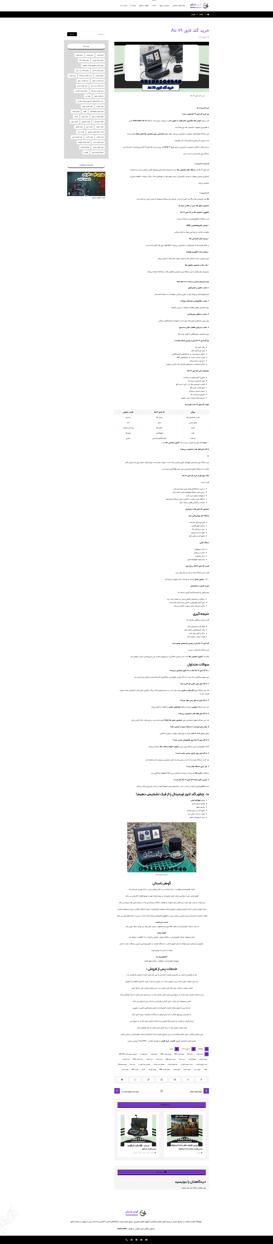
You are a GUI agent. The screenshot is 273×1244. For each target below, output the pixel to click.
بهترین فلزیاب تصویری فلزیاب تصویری (93, 65)
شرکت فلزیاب (99, 106)
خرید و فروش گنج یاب (187, 1064)
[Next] (119, 1105)
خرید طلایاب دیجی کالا (85, 76)
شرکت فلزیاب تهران (87, 106)
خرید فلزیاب (164, 1041)
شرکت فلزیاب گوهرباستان (96, 111)
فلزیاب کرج (89, 127)
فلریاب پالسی (145, 1153)
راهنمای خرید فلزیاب (159, 1064)
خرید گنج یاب (126, 1059)
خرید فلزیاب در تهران (97, 81)
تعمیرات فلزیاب (203, 1059)
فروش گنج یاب (152, 1069)
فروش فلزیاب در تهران (97, 117)
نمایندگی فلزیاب (85, 147)
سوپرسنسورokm (122, 1064)
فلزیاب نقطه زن (137, 1153)
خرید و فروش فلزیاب (201, 1064)
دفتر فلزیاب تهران (98, 96)
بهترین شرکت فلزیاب (97, 60)
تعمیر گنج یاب (143, 1054)
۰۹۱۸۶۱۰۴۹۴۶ (122, 1228)
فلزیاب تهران (74, 122)
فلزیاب (172, 1041)
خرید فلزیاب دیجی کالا (97, 91)
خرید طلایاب (159, 1059)
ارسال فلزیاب (89, 55)
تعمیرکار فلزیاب (192, 1059)
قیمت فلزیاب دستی (98, 142)
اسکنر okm (190, 1054)
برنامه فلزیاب (79, 55)
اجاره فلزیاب (199, 1054)
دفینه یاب (88, 96)
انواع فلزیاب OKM (179, 1054)
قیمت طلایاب (99, 137)
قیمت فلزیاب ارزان (77, 137)
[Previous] (123, 1105)
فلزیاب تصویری (86, 122)
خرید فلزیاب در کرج (83, 81)
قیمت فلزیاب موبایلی (83, 142)
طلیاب (84, 111)
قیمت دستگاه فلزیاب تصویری (95, 132)
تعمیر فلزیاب (154, 1054)
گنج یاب (86, 152)
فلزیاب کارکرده (99, 127)
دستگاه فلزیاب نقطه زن (81, 91)
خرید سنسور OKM (171, 1059)
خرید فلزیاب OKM (138, 1059)
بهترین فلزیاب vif (84, 60)
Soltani (200, 1049)
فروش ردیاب (197, 1069)
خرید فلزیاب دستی (82, 86)
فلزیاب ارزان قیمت (98, 122)
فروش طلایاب (186, 1069)
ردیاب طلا (132, 1064)
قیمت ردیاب (80, 132)
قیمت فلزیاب (89, 137)
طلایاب (205, 1069)
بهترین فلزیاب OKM (165, 1054)
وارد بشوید (185, 1188)
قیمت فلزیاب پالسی (98, 147)
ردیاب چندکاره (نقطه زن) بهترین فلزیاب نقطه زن (90, 101)
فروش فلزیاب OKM (164, 1069)
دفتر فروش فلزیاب (172, 1064)
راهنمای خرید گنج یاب (144, 1064)
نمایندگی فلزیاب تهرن (97, 152)
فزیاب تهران (85, 117)
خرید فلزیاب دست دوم (97, 86)
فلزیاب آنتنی (125, 1069)
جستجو (72, 34)
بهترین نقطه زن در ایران (82, 71)
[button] (201, 1079)
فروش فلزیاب (176, 1069)
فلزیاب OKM (134, 1069)
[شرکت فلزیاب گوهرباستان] (199, 5)
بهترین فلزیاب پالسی (97, 71)
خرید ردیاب (182, 1059)
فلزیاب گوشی (79, 127)
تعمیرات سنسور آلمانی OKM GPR (128, 1054)
